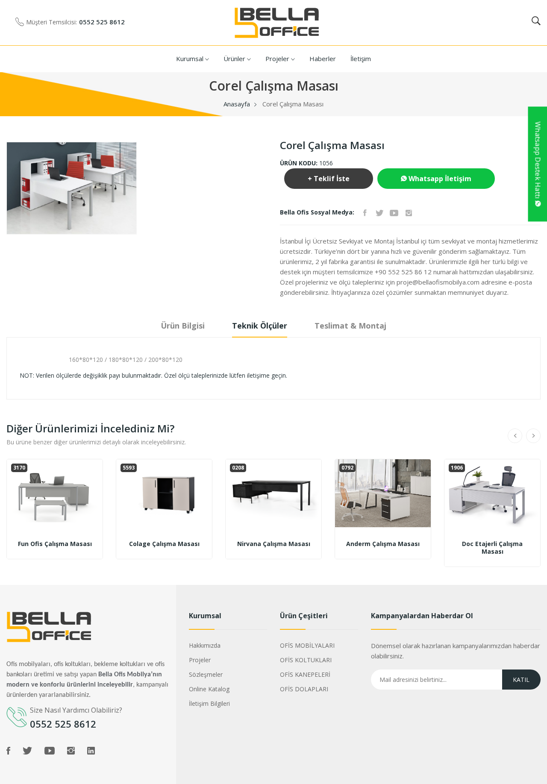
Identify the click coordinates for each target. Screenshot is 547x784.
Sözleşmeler (206, 674)
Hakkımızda (205, 645)
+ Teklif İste (329, 178)
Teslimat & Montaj (350, 325)
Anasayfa (237, 104)
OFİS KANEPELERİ (305, 674)
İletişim (360, 58)
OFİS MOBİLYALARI (307, 645)
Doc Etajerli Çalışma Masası (492, 547)
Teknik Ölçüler (259, 325)
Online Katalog (209, 689)
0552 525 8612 (102, 22)
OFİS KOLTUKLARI (306, 660)
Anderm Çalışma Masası (383, 544)
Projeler (278, 58)
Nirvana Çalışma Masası (273, 544)
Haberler (322, 58)
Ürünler (235, 58)
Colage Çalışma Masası (164, 544)
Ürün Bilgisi (183, 325)
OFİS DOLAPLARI (304, 689)
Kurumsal (190, 58)
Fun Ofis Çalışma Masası (55, 544)
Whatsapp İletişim (439, 178)
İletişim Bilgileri (209, 703)
